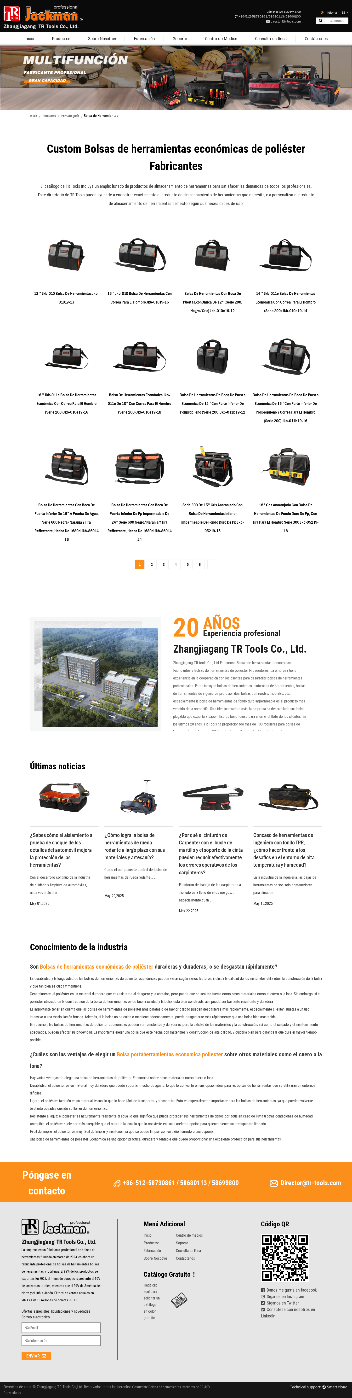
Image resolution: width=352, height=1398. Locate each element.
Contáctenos (316, 38)
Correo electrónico (36, 1317)
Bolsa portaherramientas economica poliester (170, 1054)
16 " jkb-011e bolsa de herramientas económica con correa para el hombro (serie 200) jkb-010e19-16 (66, 403)
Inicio (29, 38)
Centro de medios (189, 1235)
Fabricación (144, 38)
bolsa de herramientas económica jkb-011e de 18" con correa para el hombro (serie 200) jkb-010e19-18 (139, 403)
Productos (61, 38)
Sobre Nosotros (102, 38)
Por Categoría (70, 115)
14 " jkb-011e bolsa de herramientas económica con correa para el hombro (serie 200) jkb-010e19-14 (285, 302)
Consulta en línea (271, 38)
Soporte (180, 38)
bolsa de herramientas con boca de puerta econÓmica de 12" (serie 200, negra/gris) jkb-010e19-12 (212, 302)
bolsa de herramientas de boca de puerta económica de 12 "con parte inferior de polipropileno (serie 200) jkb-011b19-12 (212, 403)
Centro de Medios (221, 38)
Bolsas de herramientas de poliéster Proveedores (231, 670)
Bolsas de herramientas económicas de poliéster (97, 966)
